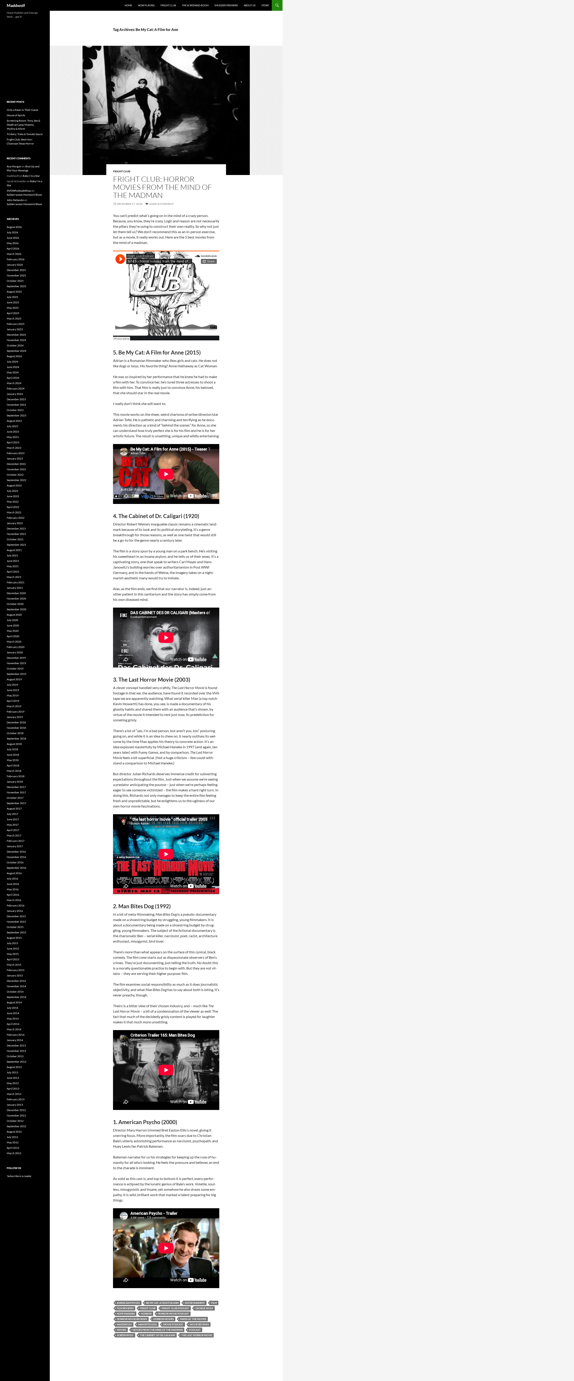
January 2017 (15, 846)
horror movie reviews (132, 1319)
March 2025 (14, 318)
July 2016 (12, 878)
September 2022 (16, 480)
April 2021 (13, 571)
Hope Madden (126, 1313)
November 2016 (16, 857)
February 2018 (15, 776)
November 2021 (16, 534)
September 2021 (16, 544)
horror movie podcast (173, 1313)
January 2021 (15, 587)
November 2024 (16, 340)
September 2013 (16, 1061)
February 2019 (15, 711)
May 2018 (13, 760)
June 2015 (13, 948)
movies (121, 1329)
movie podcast (173, 1324)
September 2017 (16, 803)
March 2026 (14, 254)
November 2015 (16, 921)
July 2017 (12, 814)
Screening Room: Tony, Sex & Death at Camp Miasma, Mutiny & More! (23, 124)
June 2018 (13, 754)
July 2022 (12, 490)
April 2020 (13, 636)
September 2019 (16, 674)
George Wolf (204, 1308)
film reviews (125, 1308)
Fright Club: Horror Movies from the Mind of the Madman (162, 187)
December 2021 (16, 528)
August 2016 (14, 873)
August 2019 (14, 679)
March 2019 (14, 706)
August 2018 (14, 744)
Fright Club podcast (175, 1308)
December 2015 (16, 916)
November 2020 (16, 598)
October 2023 (15, 410)
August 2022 (14, 485)
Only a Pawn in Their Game (22, 110)
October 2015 (15, 927)
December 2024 (16, 334)
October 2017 (15, 797)
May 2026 (13, 243)
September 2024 (16, 350)
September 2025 (16, 286)
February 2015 (15, 970)
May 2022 (13, 501)
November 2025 (16, 275)
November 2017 (16, 792)
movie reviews (199, 1324)
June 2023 (13, 431)
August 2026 (14, 227)
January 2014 (15, 1040)
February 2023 (15, 453)
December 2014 (16, 981)
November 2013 (16, 1051)
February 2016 (15, 905)
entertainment (195, 1302)
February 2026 (15, 259)
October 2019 (15, 668)
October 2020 (15, 604)
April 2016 (13, 894)
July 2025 (12, 297)
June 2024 (13, 367)
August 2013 (14, 1067)
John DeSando (15, 200)
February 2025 (15, 324)
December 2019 (16, 657)
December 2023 (16, 399)
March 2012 (14, 1153)
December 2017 (16, 787)
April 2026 (13, 248)
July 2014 (12, 1007)
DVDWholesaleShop (19, 190)
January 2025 (15, 329)
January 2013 (15, 1104)
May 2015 (13, 954)
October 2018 (15, 733)
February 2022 (15, 517)
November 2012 (16, 1115)
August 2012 (14, 1131)
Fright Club (168, 5)
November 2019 (16, 663)
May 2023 (13, 437)
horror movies (163, 1319)
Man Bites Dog (147, 1324)
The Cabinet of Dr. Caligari (157, 1335)
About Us (250, 5)
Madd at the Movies (193, 1319)
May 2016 (13, 889)
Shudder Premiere (226, 5)
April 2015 (13, 959)
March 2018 (14, 771)
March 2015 (14, 964)
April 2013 (13, 1088)
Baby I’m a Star (31, 175)
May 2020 (13, 631)
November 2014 (16, 986)
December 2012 (16, 1110)
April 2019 (13, 701)
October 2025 (15, 280)
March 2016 (14, 900)
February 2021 (15, 582)
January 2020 (15, 652)
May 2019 (13, 695)
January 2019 (15, 717)
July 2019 (12, 684)
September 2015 (16, 932)
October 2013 (15, 1056)
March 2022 (14, 512)
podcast (195, 1329)
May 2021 (13, 566)
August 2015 (14, 937)
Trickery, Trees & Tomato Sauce (25, 134)
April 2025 (13, 313)
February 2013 (15, 1099)
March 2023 (14, 447)
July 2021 (12, 555)
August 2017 (14, 808)
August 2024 (14, 356)
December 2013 (16, 1045)
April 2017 (13, 830)
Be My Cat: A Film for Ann (162, 1302)
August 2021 (14, 550)
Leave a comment (161, 204)
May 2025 (13, 307)
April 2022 (13, 507)
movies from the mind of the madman (158, 1329)
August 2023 (14, 420)
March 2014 (14, 1029)
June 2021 (13, 560)
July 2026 (12, 232)
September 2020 (16, 609)
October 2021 (15, 539)
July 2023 (12, 426)
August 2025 (14, 291)
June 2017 (13, 819)
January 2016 (15, 911)
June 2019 (13, 690)
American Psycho (128, 1302)
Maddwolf (16, 5)
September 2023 (16, 415)
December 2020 (16, 593)
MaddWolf (124, 1324)
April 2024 (13, 377)
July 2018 (12, 749)
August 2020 (14, 614)
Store (265, 5)
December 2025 (16, 270)
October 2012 (15, 1121)
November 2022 (16, 469)
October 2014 (15, 991)
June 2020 (13, 625)
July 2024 (12, 361)
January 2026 (15, 264)
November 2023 (16, 404)
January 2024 (15, 394)
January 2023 (15, 458)
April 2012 (13, 1147)
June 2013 (13, 1077)
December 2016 (16, 851)
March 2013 (14, 1094)
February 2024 (15, 388)
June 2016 (13, 884)
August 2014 (14, 1002)
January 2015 (15, 975)
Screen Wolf (125, 1335)
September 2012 (16, 1126)
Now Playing (146, 5)
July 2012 (12, 1137)
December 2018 (16, 722)
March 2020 (14, 641)
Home (128, 5)
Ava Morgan (14, 166)
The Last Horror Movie (196, 1335)
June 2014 (13, 1013)
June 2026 (13, 237)
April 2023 (13, 442)
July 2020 (12, 620)
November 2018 (16, 727)
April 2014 (13, 1024)
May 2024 (13, 372)
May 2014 (13, 1018)
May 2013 (13, 1083)
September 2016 (16, 867)
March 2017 (14, 835)
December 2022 (16, 464)
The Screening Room (195, 5)
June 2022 (13, 496)
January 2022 (15, 523)
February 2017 (15, 841)
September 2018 (16, 738)
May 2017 (13, 824)
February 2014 (15, 1034)
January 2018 (15, 781)
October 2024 (15, 345)
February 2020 (15, 647)
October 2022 (15, 474)
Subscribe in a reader (19, 1176)
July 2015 (12, 943)
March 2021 (14, 577)
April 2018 (13, 765)
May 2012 (13, 1142)
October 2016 (15, 862)
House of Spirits (16, 115)
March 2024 (14, 383)
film (214, 1302)
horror (146, 1313)
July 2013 (12, 1072)
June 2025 (13, 302)
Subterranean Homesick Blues (24, 194)
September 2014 (16, 997)
